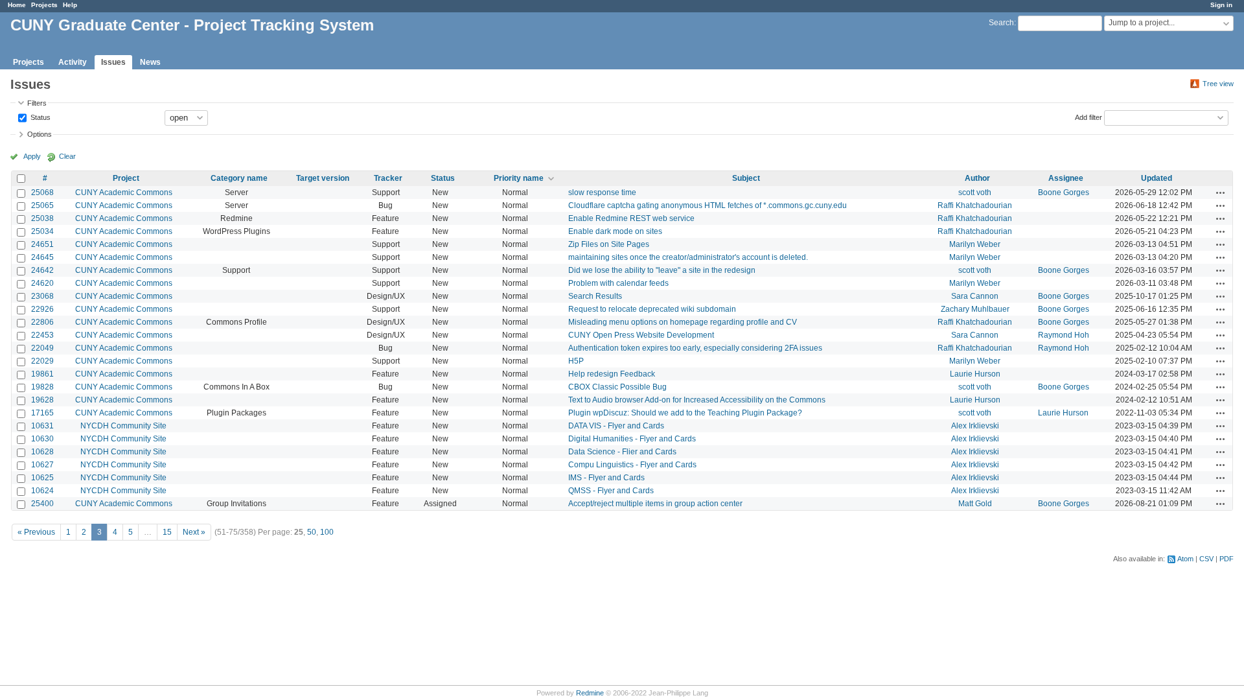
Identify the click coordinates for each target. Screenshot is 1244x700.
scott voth (974, 192)
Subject (746, 178)
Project (126, 178)
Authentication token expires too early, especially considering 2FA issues (695, 348)
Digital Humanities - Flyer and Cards (632, 438)
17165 (42, 412)
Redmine (590, 693)
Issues (113, 62)
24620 (42, 283)
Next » (194, 532)
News (150, 62)
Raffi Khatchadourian (975, 205)
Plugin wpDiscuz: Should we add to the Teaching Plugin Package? (685, 412)
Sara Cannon (974, 296)
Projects (44, 4)
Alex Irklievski (975, 425)
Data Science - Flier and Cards (622, 451)
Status (40, 117)
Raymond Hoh (1063, 335)
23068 (42, 296)
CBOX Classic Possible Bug (617, 386)
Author (977, 178)
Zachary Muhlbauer (975, 309)
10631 (42, 425)
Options (39, 134)
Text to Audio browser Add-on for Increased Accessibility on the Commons (696, 399)
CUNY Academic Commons (123, 192)
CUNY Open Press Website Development (641, 335)
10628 (42, 451)
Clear (67, 156)
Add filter (1088, 117)
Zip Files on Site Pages (608, 244)
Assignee (1065, 178)
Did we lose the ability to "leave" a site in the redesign (661, 270)
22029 (42, 361)
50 (311, 532)
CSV (1206, 559)
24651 (42, 244)
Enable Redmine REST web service (631, 218)
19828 (42, 386)
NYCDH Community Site (123, 425)
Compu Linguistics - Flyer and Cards (632, 464)
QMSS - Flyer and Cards (611, 490)
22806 (42, 322)
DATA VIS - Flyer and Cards (616, 425)
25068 (42, 192)
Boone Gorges (1063, 192)
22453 (42, 335)
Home (17, 4)
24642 (42, 270)
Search (1001, 22)
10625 (42, 477)
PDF (1226, 559)
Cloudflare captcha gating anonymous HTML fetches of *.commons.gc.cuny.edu (707, 205)
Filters (37, 103)
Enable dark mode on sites (615, 231)
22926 (42, 309)
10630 (42, 438)
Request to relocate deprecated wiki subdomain (652, 309)
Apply (32, 156)
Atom (1185, 559)
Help (70, 4)
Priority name (519, 178)
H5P (576, 361)
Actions (1220, 192)
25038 (42, 218)
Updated (1156, 178)
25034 (42, 231)
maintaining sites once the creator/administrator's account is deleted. (688, 257)
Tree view (1218, 84)
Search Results (595, 296)
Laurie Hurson (975, 374)
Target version (322, 178)
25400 (42, 503)
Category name (239, 178)
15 (167, 532)
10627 (42, 464)
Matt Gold (975, 503)
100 (327, 532)
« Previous (36, 532)
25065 (42, 205)
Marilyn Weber (974, 244)
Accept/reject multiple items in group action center (655, 503)
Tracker (388, 178)
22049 (42, 348)
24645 (42, 257)
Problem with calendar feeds (618, 283)
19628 (42, 399)
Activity (72, 62)
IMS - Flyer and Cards (606, 477)
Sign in (1221, 4)
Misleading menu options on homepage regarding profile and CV (682, 322)
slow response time (602, 192)
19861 (42, 374)
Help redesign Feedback (611, 374)
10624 (42, 490)
